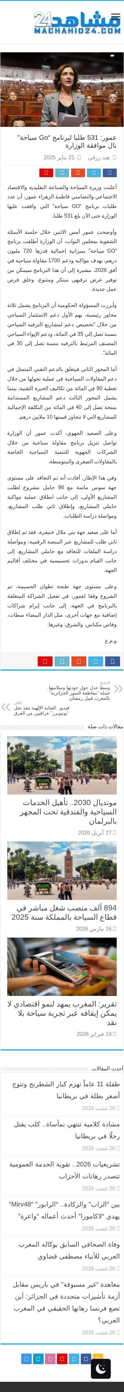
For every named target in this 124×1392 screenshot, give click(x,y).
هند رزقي (99, 157)
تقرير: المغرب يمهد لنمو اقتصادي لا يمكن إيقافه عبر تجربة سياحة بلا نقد (62, 1013)
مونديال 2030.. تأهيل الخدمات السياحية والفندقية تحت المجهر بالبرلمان (68, 811)
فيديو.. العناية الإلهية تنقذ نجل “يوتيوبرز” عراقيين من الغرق (41, 708)
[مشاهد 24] (76, 21)
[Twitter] (74, 1359)
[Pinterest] (62, 1359)
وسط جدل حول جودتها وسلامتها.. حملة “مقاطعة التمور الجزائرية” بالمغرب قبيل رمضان (78, 691)
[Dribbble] (50, 1359)
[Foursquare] (38, 1359)
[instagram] (26, 1359)
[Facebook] (86, 1359)
